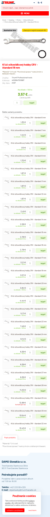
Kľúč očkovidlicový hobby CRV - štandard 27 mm (29, 372)
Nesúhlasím (32, 510)
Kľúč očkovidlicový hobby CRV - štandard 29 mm (29, 398)
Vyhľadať (47, 8)
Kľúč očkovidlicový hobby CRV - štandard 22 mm (29, 309)
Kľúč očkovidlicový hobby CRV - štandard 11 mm (28, 181)
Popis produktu (10, 437)
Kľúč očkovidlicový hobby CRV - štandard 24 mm (29, 334)
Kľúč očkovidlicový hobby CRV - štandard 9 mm (28, 156)
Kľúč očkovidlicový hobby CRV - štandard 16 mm (28, 245)
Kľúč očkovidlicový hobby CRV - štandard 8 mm (28, 143)
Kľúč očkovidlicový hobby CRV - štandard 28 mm (29, 385)
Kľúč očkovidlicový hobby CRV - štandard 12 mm (28, 194)
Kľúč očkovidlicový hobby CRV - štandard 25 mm (29, 347)
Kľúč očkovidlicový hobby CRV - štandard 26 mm (29, 360)
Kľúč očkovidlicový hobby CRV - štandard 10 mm (28, 168)
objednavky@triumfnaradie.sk (22, 490)
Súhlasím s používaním (15, 510)
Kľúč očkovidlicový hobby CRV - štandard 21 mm (28, 296)
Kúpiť (32, 102)
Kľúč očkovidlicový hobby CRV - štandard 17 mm (28, 258)
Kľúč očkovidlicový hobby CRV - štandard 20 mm (29, 283)
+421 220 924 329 (17, 487)
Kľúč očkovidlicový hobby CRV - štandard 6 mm (28, 117)
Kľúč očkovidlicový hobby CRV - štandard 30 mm (29, 411)
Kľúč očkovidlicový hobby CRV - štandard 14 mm (28, 219)
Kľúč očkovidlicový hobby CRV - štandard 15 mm (28, 232)
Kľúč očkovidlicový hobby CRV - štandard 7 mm (28, 130)
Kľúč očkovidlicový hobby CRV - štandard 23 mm (29, 321)
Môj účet (32, 2)
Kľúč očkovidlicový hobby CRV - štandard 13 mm (28, 207)
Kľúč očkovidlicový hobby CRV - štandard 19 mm (28, 270)
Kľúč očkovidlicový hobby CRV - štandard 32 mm (29, 423)
